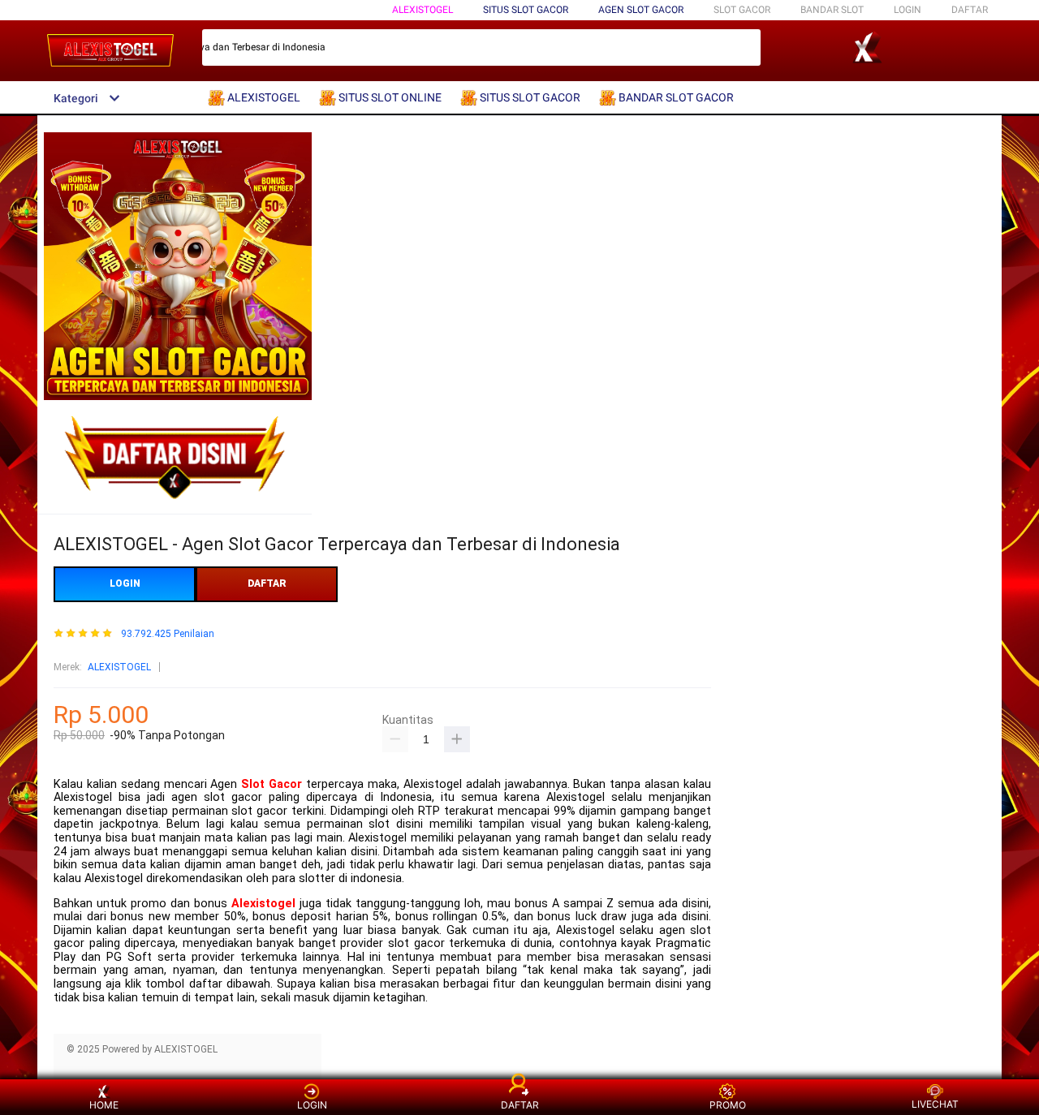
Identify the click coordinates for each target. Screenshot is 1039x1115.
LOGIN (907, 9)
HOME (104, 1105)
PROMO (727, 1105)
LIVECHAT (935, 1104)
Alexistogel (263, 904)
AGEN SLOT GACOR (640, 9)
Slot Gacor (271, 784)
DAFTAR (969, 9)
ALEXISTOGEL (422, 9)
